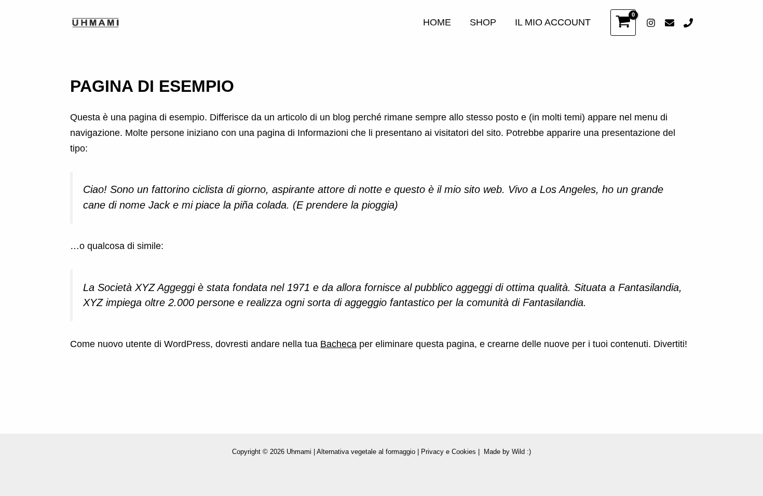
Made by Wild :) (507, 452)
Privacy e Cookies (448, 452)
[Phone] (688, 22)
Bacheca (338, 344)
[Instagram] (651, 22)
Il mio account (553, 22)
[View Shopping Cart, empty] (623, 22)
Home (437, 22)
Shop (483, 22)
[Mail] (669, 22)
